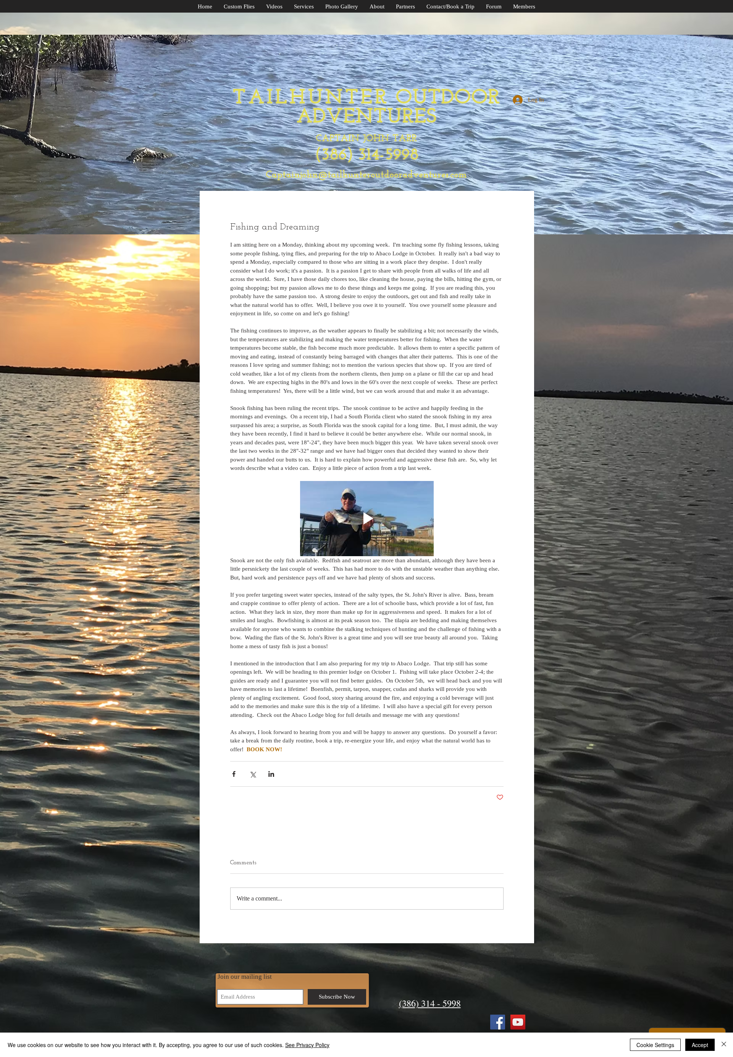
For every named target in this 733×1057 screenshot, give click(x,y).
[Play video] (367, 518)
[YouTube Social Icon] (517, 1022)
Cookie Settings (655, 1045)
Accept (700, 1045)
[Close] (723, 1045)
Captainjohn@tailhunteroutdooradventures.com (366, 175)
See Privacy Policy (307, 1045)
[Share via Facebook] (233, 774)
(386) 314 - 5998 (430, 1003)
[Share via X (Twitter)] (252, 774)
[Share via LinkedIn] (271, 774)
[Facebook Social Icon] (497, 1022)
